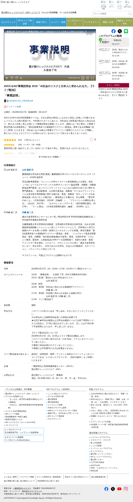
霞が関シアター (97, 460)
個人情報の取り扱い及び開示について (19, 481)
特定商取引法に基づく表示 (48, 481)
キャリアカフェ (97, 451)
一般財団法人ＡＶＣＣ (22, 488)
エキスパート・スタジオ (101, 440)
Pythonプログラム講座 (57, 408)
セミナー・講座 (58, 22)
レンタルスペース (75, 22)
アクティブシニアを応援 (101, 422)
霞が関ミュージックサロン (101, 454)
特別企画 (94, 471)
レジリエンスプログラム (101, 437)
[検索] (129, 14)
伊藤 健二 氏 (28, 212)
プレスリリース (11, 425)
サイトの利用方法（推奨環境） (49, 477)
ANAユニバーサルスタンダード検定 (62, 410)
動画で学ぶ (41, 22)
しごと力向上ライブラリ (58, 394)
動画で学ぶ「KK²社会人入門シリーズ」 (64, 413)
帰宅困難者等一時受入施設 (16, 417)
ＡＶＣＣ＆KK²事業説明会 (15, 411)
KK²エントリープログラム (101, 457)
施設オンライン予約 (124, 22)
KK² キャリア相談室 (56, 416)
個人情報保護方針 (98, 477)
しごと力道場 (96, 446)
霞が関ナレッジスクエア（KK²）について (20, 12)
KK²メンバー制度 (12, 414)
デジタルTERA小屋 (56, 396)
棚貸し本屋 (108, 22)
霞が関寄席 (52, 399)
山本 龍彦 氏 (28, 170)
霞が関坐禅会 (53, 402)
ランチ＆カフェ (91, 22)
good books (95, 465)
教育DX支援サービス (13, 419)
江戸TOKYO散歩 (97, 462)
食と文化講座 (96, 443)
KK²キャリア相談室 (25, 22)
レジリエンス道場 (55, 405)
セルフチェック (8, 22)
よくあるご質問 (10, 477)
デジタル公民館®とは (14, 396)
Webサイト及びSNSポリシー (77, 477)
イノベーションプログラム (101, 448)
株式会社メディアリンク (32, 491)
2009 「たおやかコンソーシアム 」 (105, 468)
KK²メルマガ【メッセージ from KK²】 (20, 422)
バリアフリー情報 (26, 477)
